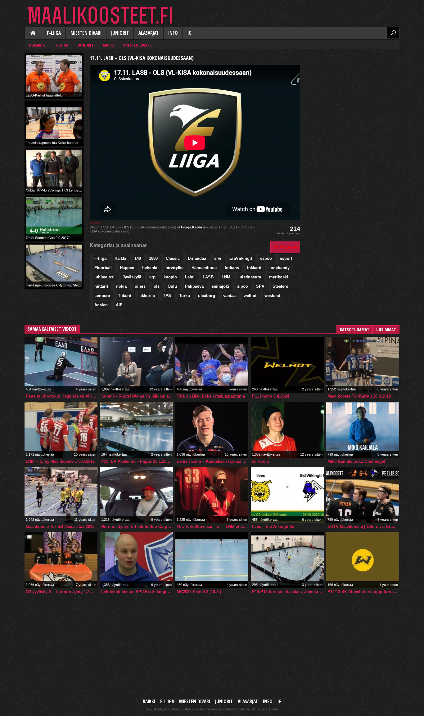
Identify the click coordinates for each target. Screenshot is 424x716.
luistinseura (249, 277)
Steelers (280, 286)
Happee (127, 267)
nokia (121, 286)
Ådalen (101, 305)
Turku (184, 295)
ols (157, 286)
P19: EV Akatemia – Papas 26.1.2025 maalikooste (137, 461)
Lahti (190, 277)
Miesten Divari (85, 33)
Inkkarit (254, 267)
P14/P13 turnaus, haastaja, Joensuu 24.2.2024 (288, 591)
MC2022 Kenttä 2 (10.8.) (199, 591)
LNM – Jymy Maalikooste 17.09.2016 (60, 461)
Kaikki (33, 33)
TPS (167, 295)
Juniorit (120, 33)
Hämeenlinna (204, 267)
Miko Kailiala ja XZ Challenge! (356, 461)
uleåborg (206, 295)
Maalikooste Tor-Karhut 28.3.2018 (359, 396)
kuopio (170, 277)
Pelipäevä (194, 286)
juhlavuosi (104, 277)
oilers (140, 286)
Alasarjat (148, 33)
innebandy (279, 267)
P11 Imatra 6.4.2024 (270, 396)
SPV (260, 286)
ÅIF (119, 305)
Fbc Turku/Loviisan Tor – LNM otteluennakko (212, 526)
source (95, 223)
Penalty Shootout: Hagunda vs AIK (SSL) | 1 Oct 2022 (61, 396)
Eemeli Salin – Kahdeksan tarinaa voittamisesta (212, 461)
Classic (173, 258)
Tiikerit (124, 295)
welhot (250, 295)
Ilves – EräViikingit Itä (273, 526)
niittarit (101, 286)
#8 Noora (260, 461)
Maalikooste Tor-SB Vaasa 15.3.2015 (60, 526)
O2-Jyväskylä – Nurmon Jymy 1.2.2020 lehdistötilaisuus (61, 591)
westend (272, 295)
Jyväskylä (132, 277)
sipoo (242, 286)
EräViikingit (240, 258)
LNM (226, 277)
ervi (217, 258)
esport (286, 258)
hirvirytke (174, 267)
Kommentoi (285, 247)
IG (189, 33)
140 (137, 258)
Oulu (172, 286)
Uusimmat (386, 329)
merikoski (278, 277)
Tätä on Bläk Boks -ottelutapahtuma (211, 396)
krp (152, 277)
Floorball (103, 267)
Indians (232, 267)
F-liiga (54, 33)
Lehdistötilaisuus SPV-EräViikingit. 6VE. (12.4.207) (137, 591)
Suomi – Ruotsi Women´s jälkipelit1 (135, 396)
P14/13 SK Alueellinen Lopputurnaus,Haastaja (363, 591)
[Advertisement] (352, 92)
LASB (208, 277)
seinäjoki (220, 286)
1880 (153, 258)
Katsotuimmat (354, 329)
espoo (266, 258)
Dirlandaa (197, 258)
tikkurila (147, 295)
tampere (102, 295)
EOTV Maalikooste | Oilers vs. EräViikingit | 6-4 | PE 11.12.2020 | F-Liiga (363, 526)
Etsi (393, 32)
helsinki (149, 267)
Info (173, 33)
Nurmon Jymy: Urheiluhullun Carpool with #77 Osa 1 (137, 526)
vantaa (229, 295)
